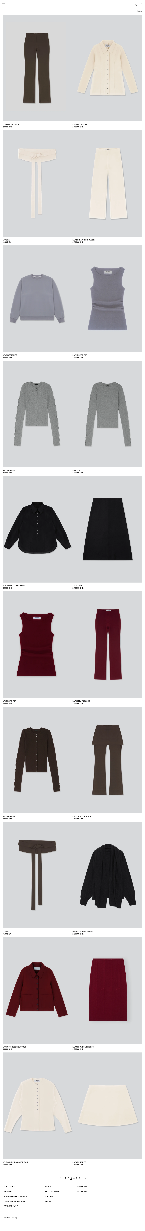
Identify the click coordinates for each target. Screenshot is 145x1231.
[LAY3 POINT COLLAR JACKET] (36, 990)
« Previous (60, 1178)
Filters (139, 11)
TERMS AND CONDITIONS (14, 1201)
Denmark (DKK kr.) (10, 1218)
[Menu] (3, 5)
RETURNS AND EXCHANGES (15, 1196)
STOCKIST (49, 1196)
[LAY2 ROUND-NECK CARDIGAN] (36, 1105)
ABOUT (48, 1187)
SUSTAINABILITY (52, 1191)
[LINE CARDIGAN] (36, 414)
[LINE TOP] (108, 414)
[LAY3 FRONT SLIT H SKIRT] (108, 990)
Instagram (82, 1187)
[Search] (137, 4)
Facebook (82, 1191)
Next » (85, 1178)
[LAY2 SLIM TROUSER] (36, 68)
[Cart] (142, 4)
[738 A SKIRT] (108, 529)
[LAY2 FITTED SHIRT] (108, 68)
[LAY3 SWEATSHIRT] (36, 298)
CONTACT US (9, 1187)
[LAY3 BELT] (36, 183)
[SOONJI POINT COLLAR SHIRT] (36, 529)
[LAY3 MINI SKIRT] (108, 1105)
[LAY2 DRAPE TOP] (108, 298)
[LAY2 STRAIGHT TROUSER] (108, 183)
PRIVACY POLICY (11, 1206)
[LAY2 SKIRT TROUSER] (108, 760)
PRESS (48, 1201)
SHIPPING (8, 1191)
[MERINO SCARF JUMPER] (108, 875)
